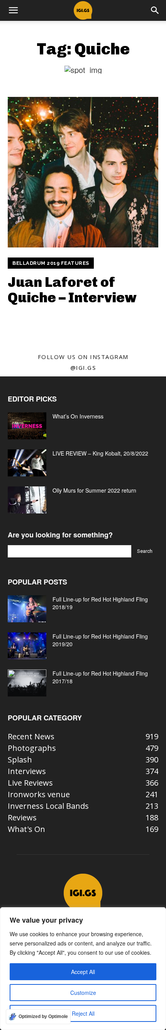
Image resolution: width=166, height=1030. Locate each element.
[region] (83, 968)
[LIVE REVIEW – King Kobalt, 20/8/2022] (27, 462)
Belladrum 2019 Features (50, 263)
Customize (83, 992)
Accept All (83, 972)
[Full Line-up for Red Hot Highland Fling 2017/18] (27, 682)
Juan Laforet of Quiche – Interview (72, 290)
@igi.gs (83, 367)
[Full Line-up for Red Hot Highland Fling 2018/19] (27, 608)
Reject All (83, 1013)
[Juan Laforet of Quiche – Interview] (83, 172)
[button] (13, 10)
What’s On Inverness (78, 416)
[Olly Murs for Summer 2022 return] (27, 499)
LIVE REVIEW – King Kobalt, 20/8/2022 (100, 453)
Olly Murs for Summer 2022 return (94, 490)
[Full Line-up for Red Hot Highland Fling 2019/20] (27, 645)
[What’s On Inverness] (27, 425)
